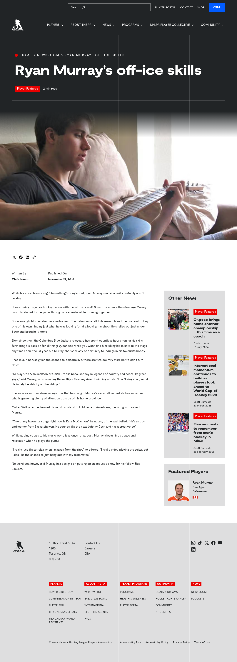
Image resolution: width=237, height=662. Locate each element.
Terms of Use (202, 642)
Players (53, 25)
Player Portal (165, 7)
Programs (130, 25)
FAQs (87, 618)
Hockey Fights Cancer (171, 598)
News (107, 25)
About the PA (81, 25)
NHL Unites (172, 612)
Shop (200, 7)
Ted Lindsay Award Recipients (62, 620)
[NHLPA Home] (18, 25)
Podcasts (197, 598)
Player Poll (57, 605)
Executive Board (95, 598)
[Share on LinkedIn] (27, 257)
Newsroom (48, 55)
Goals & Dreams (167, 592)
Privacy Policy (181, 642)
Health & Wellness (133, 598)
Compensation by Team (65, 598)
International (94, 605)
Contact (186, 7)
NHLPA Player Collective (170, 25)
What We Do (92, 592)
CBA (217, 7)
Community (210, 25)
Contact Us (92, 543)
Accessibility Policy (156, 642)
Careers (89, 548)
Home (26, 55)
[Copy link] (34, 257)
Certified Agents (96, 612)
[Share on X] (14, 257)
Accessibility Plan (130, 642)
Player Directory (61, 592)
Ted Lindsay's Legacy (63, 612)
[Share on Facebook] (21, 257)
